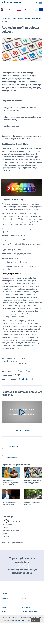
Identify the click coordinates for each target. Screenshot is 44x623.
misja (24, 598)
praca (4, 607)
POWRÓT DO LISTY (12, 446)
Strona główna (6, 18)
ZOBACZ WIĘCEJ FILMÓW (22, 430)
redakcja (5, 598)
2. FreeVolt (5, 527)
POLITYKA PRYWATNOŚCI (30, 612)
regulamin (26, 607)
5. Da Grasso (5, 536)
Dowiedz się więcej (23, 620)
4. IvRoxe (4, 533)
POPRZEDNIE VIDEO (12, 452)
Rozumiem (35, 620)
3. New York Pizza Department (11, 530)
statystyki (26, 603)
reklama (5, 603)
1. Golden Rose (17, 522)
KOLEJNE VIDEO (12, 457)
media (4, 612)
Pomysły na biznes (17, 18)
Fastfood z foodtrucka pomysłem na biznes (22, 393)
